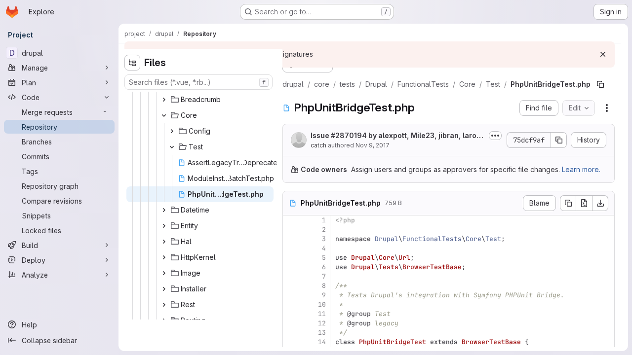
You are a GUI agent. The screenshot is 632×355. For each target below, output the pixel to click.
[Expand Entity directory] (164, 226)
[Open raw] (584, 203)
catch (318, 145)
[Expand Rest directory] (164, 305)
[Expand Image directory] (164, 273)
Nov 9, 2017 (373, 145)
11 (322, 314)
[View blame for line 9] (291, 295)
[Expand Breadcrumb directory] (164, 100)
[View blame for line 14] (291, 342)
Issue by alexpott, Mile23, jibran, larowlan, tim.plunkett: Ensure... (397, 136)
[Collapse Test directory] (172, 147)
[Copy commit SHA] (559, 140)
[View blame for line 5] (291, 257)
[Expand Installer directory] (164, 289)
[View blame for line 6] (291, 267)
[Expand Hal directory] (164, 242)
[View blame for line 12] (291, 323)
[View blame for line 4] (291, 248)
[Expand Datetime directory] (164, 210)
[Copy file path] (600, 84)
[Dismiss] (603, 54)
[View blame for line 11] (291, 314)
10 (322, 304)
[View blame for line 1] (291, 220)
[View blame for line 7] (291, 276)
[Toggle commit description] (495, 135)
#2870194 (349, 135)
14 (322, 342)
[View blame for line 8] (291, 285)
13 (322, 332)
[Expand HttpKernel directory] (164, 257)
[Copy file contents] (568, 203)
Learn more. (581, 169)
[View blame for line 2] (291, 229)
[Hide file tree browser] (132, 63)
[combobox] (198, 82)
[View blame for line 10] (291, 304)
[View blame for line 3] (291, 239)
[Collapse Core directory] (164, 115)
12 (322, 323)
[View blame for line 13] (291, 332)
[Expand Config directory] (172, 131)
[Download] (600, 203)
